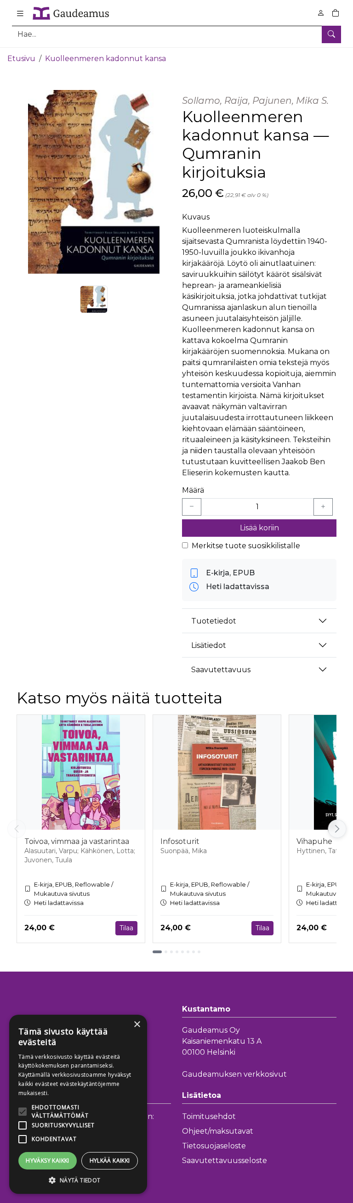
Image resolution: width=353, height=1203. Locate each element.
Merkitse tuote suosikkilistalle (246, 545)
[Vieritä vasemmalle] (16, 829)
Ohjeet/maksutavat (217, 1131)
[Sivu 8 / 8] (199, 951)
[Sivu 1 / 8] (157, 951)
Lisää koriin (259, 527)
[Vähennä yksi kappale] (191, 507)
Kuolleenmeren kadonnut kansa (105, 58)
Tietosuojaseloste (214, 1145)
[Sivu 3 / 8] (171, 951)
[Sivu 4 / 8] (177, 951)
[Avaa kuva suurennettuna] (94, 182)
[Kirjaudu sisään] (321, 13)
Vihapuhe (314, 841)
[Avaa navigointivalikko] (20, 13)
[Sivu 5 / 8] (182, 951)
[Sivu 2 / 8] (166, 951)
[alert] (78, 1104)
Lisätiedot (208, 645)
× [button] (136, 1024)
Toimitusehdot (209, 1116)
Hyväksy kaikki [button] (47, 1160)
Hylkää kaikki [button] (110, 1160)
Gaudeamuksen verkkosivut (234, 1074)
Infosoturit (179, 841)
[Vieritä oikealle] (339, 829)
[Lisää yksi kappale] (323, 507)
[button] (78, 1180)
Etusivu (21, 58)
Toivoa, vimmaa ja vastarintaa (76, 841)
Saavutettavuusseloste (224, 1160)
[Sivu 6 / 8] (188, 951)
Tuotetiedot (213, 621)
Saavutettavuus (221, 669)
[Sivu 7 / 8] (193, 951)
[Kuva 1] (94, 299)
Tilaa (126, 928)
